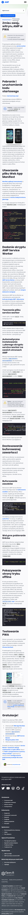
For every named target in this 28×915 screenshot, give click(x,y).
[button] (25, 2)
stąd (8, 601)
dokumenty (20, 299)
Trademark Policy (8, 845)
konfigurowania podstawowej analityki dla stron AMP (12, 757)
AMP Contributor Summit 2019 (12, 855)
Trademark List (8, 847)
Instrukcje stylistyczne (10, 862)
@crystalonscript (16, 764)
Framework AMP (8, 800)
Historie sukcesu (8, 804)
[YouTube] (8, 788)
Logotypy (6, 864)
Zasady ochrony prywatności (15, 879)
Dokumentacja (6, 19)
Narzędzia (6, 823)
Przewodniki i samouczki (10, 815)
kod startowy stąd (12, 96)
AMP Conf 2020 (8, 853)
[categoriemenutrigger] (7, 15)
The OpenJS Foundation (10, 841)
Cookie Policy (5, 881)
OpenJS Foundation (8, 886)
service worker (21, 46)
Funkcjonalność (8, 806)
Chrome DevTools (7, 647)
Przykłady (6, 819)
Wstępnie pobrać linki (12, 740)
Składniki (6, 817)
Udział (5, 832)
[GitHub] (18, 788)
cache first (5, 519)
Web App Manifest (19, 726)
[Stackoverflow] (23, 788)
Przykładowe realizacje (10, 802)
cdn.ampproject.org (20, 909)
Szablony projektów (9, 821)
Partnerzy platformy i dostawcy (12, 830)
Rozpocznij (7, 813)
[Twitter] (3, 788)
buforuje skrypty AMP (9, 299)
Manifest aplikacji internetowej (12, 181)
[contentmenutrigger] (13, 11)
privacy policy (5, 913)
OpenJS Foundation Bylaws (11, 843)
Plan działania (7, 834)
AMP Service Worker (8, 280)
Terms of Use (5, 879)
